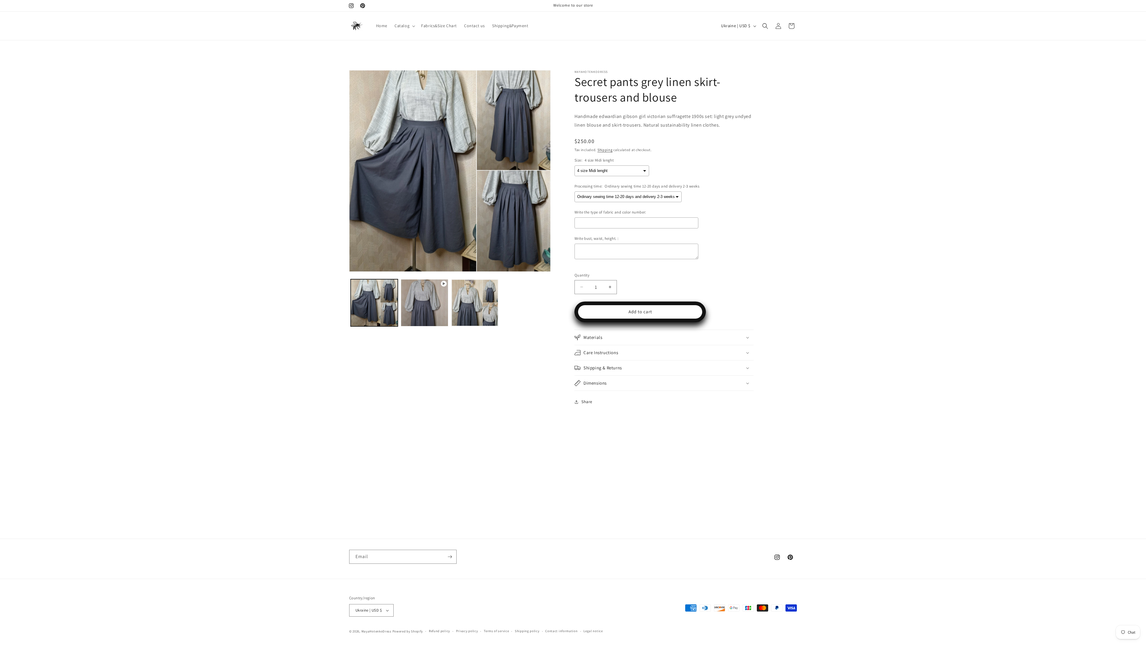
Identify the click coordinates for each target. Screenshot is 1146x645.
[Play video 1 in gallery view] (424, 302)
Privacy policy (467, 631)
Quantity (581, 275)
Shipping (605, 150)
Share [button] (586, 401)
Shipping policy (527, 631)
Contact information (561, 631)
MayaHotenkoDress (376, 631)
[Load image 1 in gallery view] (374, 302)
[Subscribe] (449, 557)
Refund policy (439, 631)
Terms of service (496, 631)
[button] (404, 25)
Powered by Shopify (407, 631)
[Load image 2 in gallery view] (474, 302)
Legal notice (593, 631)
